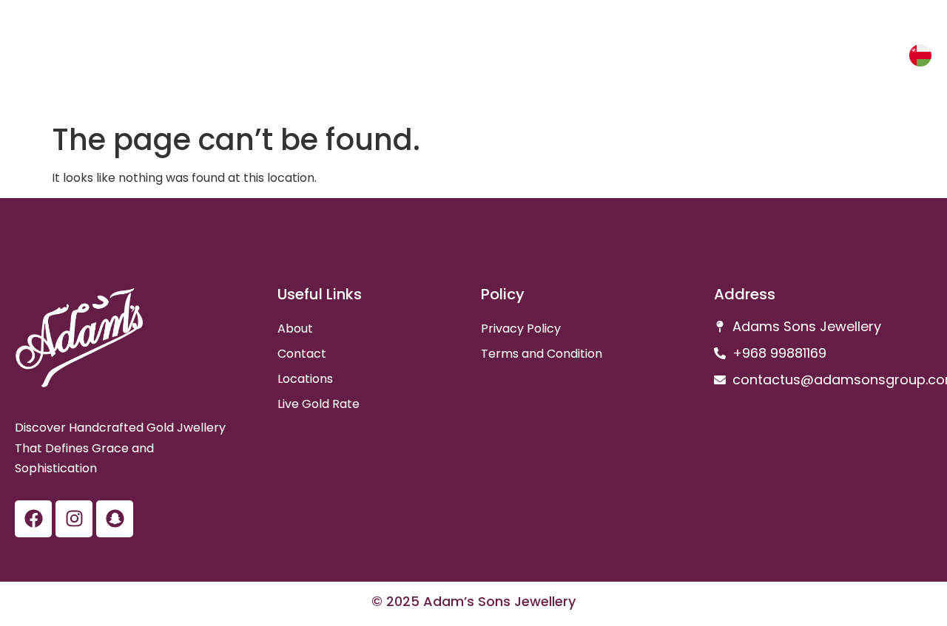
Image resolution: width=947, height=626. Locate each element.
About (295, 328)
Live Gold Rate (318, 403)
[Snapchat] (114, 518)
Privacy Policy (521, 328)
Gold (824, 58)
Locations (305, 378)
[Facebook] (33, 518)
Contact (301, 353)
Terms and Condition (541, 353)
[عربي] (920, 55)
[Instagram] (73, 518)
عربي (879, 58)
